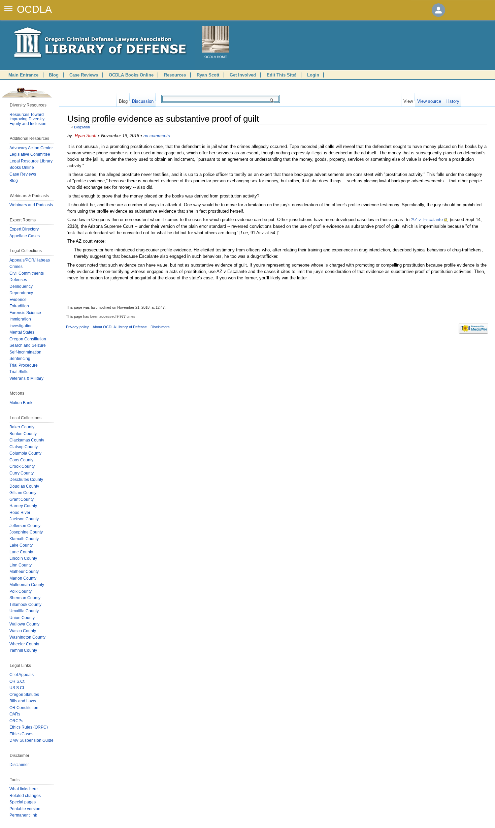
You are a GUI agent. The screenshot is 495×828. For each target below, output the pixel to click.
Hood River (19, 512)
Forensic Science (25, 312)
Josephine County (26, 532)
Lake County (21, 545)
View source (429, 100)
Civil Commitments (26, 273)
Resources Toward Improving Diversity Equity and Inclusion (27, 119)
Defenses (18, 279)
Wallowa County (24, 624)
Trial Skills (18, 371)
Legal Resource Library (31, 161)
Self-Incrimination (25, 352)
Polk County (20, 591)
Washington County (27, 637)
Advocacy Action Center (31, 148)
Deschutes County (26, 479)
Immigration (20, 319)
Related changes (25, 795)
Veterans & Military (26, 378)
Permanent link (23, 815)
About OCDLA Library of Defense (120, 327)
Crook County (22, 466)
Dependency (21, 292)
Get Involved (243, 75)
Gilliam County (22, 492)
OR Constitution (23, 707)
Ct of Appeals (21, 674)
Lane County (21, 552)
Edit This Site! (281, 75)
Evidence (18, 299)
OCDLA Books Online (131, 75)
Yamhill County (23, 650)
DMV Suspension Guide (31, 740)
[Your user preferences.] (438, 10)
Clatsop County (23, 446)
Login (313, 75)
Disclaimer (19, 764)
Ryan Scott (208, 75)
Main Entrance (23, 75)
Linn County (20, 565)
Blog (54, 75)
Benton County (23, 433)
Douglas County (24, 486)
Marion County (22, 578)
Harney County (23, 505)
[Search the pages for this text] (272, 100)
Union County (22, 617)
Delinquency (21, 286)
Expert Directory (24, 229)
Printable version (24, 808)
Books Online (21, 167)
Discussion (143, 100)
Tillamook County (25, 604)
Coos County (21, 460)
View (408, 100)
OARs (14, 714)
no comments (156, 135)
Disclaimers (160, 327)
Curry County (21, 473)
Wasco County (22, 630)
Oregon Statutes (24, 694)
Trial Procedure (23, 365)
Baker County (21, 427)
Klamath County (24, 538)
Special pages (22, 802)
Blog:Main (82, 127)
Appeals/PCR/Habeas (29, 260)
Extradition (19, 306)
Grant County (21, 499)
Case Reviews (83, 75)
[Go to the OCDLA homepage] (215, 39)
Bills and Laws (22, 701)
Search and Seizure (27, 345)
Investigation (21, 326)
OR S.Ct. (17, 681)
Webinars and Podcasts (31, 205)
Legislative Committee (29, 154)
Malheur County (24, 571)
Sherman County (24, 597)
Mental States (21, 332)
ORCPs (16, 720)
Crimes (16, 266)
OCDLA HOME (215, 57)
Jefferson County (24, 525)
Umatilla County (24, 611)
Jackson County (24, 519)
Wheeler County (24, 644)
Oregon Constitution (27, 339)
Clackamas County (26, 440)
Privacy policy (77, 327)
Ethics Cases (21, 734)
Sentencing (19, 358)
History (452, 100)
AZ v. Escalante (427, 219)
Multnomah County (26, 584)
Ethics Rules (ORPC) (28, 727)
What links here (23, 789)
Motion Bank (20, 402)
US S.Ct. (17, 687)
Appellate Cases (24, 236)
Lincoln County (23, 558)
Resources (175, 75)
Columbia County (25, 453)
